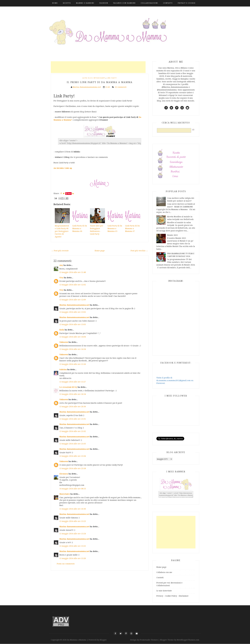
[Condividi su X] (64, 198)
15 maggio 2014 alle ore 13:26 (72, 558)
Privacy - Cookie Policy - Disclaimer (172, 596)
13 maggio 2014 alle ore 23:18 (72, 468)
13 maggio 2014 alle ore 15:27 (72, 382)
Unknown (63, 342)
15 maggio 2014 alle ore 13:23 (72, 521)
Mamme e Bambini (85, 3)
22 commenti (121, 87)
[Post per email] (55, 198)
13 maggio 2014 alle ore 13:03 (72, 324)
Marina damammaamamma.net (74, 305)
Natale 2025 (172, 235)
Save (69, 193)
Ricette (67, 3)
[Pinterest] (126, 633)
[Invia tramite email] (59, 198)
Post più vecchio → (139, 251)
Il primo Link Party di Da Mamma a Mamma (99, 82)
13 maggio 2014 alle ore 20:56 (72, 406)
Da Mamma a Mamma (77, 640)
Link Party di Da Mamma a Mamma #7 (132, 228)
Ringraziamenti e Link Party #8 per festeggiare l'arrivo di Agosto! (62, 231)
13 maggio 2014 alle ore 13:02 (72, 312)
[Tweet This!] (63, 193)
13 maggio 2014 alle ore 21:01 (72, 419)
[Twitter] (120, 633)
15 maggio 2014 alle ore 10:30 (72, 509)
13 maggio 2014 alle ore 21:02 (72, 431)
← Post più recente (60, 251)
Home (55, 3)
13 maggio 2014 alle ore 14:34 (72, 349)
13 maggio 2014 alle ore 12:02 (72, 285)
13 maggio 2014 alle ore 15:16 (72, 364)
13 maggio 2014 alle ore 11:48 (72, 272)
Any (61, 265)
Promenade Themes (149, 640)
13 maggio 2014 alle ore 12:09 (72, 300)
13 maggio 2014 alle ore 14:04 (72, 337)
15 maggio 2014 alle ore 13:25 (72, 546)
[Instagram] (131, 633)
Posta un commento (66, 564)
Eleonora (63, 474)
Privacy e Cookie (186, 3)
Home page (100, 251)
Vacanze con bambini (124, 3)
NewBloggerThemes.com (188, 640)
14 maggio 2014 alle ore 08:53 (72, 489)
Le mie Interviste (164, 591)
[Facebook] (115, 633)
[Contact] (136, 633)
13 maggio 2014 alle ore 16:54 (72, 394)
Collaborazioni (149, 3)
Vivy (61, 278)
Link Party (112, 78)
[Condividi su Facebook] (67, 198)
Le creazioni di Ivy (68, 387)
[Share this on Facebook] (61, 193)
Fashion (103, 3)
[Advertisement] (98, 67)
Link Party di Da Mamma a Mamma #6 (79, 228)
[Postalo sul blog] (62, 198)
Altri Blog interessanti (94, 78)
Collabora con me (164, 572)
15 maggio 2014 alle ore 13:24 (72, 534)
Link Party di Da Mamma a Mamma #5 (115, 228)
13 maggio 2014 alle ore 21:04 (72, 456)
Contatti (168, 3)
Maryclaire (64, 494)
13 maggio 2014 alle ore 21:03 (72, 444)
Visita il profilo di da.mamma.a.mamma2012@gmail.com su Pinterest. (174, 380)
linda (61, 330)
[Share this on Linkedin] (73, 193)
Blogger (103, 640)
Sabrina (63, 369)
